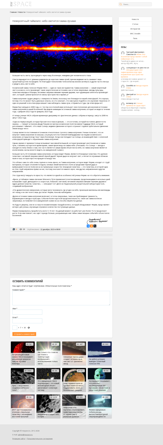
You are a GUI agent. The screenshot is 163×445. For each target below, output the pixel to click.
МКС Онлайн (135, 33)
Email (15, 317)
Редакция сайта (18, 438)
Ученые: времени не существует (136, 104)
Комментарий (18, 290)
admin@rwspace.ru (25, 435)
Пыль (135, 38)
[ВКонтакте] (88, 226)
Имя (14, 308)
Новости (21, 12)
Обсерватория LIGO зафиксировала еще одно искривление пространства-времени (132, 73)
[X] (94, 226)
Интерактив (135, 29)
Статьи (135, 24)
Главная (13, 12)
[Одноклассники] (91, 226)
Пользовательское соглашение (40, 438)
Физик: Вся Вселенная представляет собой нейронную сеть (134, 56)
